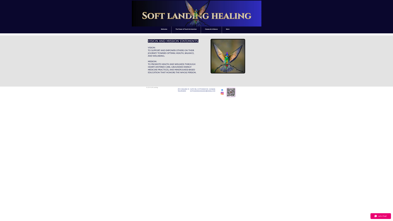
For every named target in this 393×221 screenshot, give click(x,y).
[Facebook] (222, 90)
